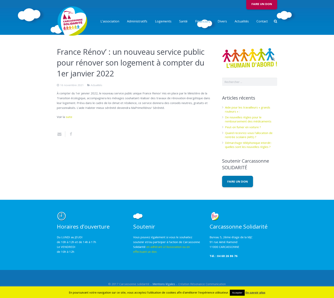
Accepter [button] (237, 292)
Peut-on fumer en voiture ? (243, 127)
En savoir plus (255, 292)
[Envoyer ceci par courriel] (61, 134)
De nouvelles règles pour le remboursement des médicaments (248, 119)
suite (69, 117)
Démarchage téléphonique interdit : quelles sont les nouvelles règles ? (248, 145)
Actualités (96, 85)
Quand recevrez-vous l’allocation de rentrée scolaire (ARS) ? (249, 135)
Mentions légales (164, 284)
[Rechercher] (275, 21)
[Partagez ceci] (69, 134)
